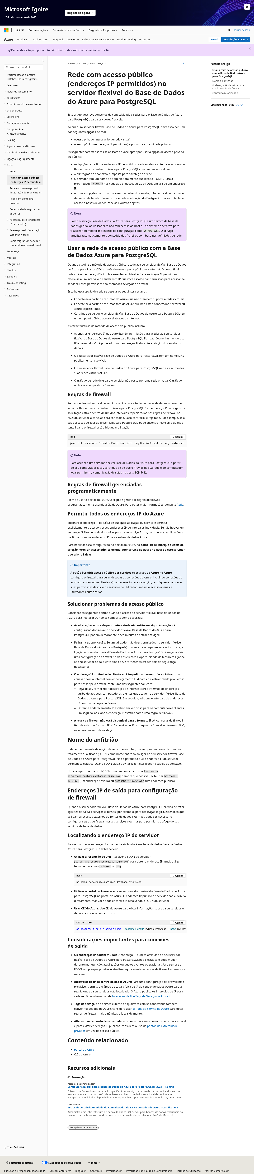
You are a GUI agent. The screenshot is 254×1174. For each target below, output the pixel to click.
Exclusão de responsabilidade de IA (24, 1170)
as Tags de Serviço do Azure (151, 1009)
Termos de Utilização (189, 1170)
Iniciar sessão (242, 30)
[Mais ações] (183, 63)
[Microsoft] (6, 30)
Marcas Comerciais (216, 1170)
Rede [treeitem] (13, 171)
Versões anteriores (60, 1170)
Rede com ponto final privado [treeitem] (22, 201)
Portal (214, 39)
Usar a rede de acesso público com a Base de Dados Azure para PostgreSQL (230, 73)
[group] (127, 443)
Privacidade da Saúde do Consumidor (148, 1170)
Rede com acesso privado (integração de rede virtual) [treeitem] (25, 190)
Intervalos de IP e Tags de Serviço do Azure (140, 996)
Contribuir (96, 1170)
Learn (71, 63)
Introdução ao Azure (235, 39)
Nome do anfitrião (222, 80)
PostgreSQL (96, 63)
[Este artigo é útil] (238, 105)
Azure (82, 63)
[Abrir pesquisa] (229, 30)
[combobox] (23, 67)
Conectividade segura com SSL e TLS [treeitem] (25, 211)
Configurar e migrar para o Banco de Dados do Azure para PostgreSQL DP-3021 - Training (121, 1086)
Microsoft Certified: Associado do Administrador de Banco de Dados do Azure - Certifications (123, 1107)
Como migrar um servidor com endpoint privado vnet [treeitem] (25, 243)
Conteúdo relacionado (225, 93)
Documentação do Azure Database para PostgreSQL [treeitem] (22, 77)
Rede (180, 504)
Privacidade (113, 1170)
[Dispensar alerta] (247, 7)
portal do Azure (84, 1049)
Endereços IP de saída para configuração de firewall (228, 87)
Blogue (79, 1170)
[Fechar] (43, 60)
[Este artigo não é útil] (242, 105)
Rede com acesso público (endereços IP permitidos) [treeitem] (25, 180)
